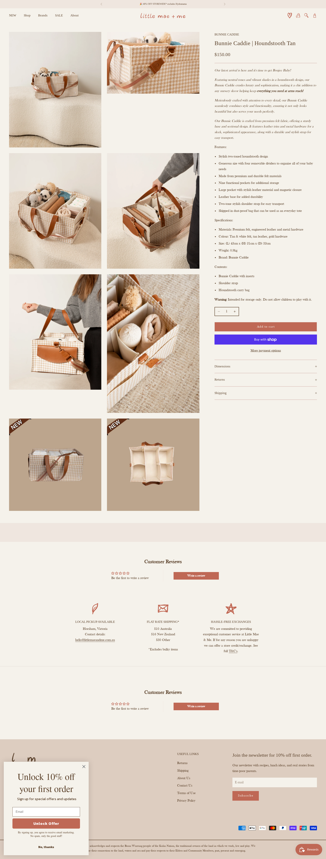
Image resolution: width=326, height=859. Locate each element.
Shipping (182, 771)
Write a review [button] (196, 575)
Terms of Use (186, 793)
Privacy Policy (186, 801)
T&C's (233, 651)
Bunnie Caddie (227, 34)
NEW (12, 15)
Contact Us (184, 785)
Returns (182, 763)
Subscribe (245, 795)
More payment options (266, 350)
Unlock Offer (46, 823)
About (74, 15)
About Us (183, 778)
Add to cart (266, 326)
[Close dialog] (84, 766)
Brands (43, 15)
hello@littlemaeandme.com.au (95, 640)
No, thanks (46, 847)
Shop (27, 15)
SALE (59, 15)
